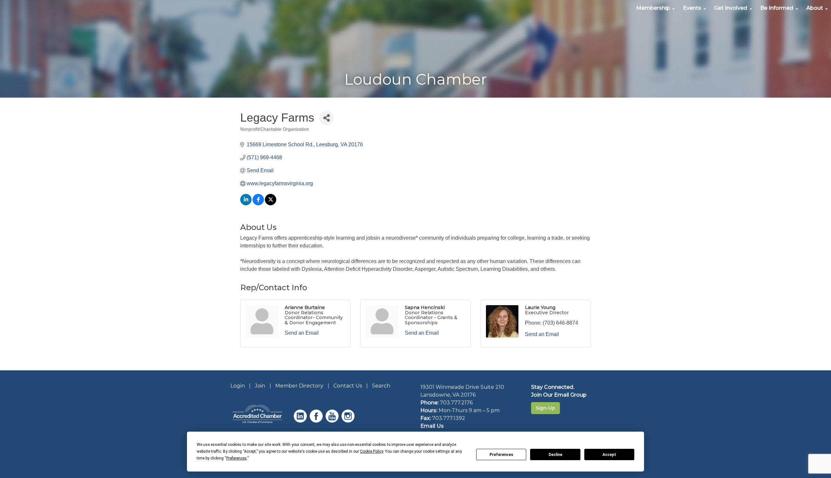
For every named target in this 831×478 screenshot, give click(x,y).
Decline (555, 454)
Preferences (501, 454)
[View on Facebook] (258, 203)
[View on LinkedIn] (246, 203)
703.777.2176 (456, 403)
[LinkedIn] (301, 421)
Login (237, 386)
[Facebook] (317, 421)
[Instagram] (348, 421)
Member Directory (299, 386)
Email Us (432, 426)
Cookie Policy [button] (371, 451)
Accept (609, 454)
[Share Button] (326, 118)
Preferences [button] (236, 458)
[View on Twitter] (270, 203)
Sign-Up (545, 408)
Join (260, 386)
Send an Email (302, 333)
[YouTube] (333, 421)
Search (381, 386)
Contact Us (347, 386)
